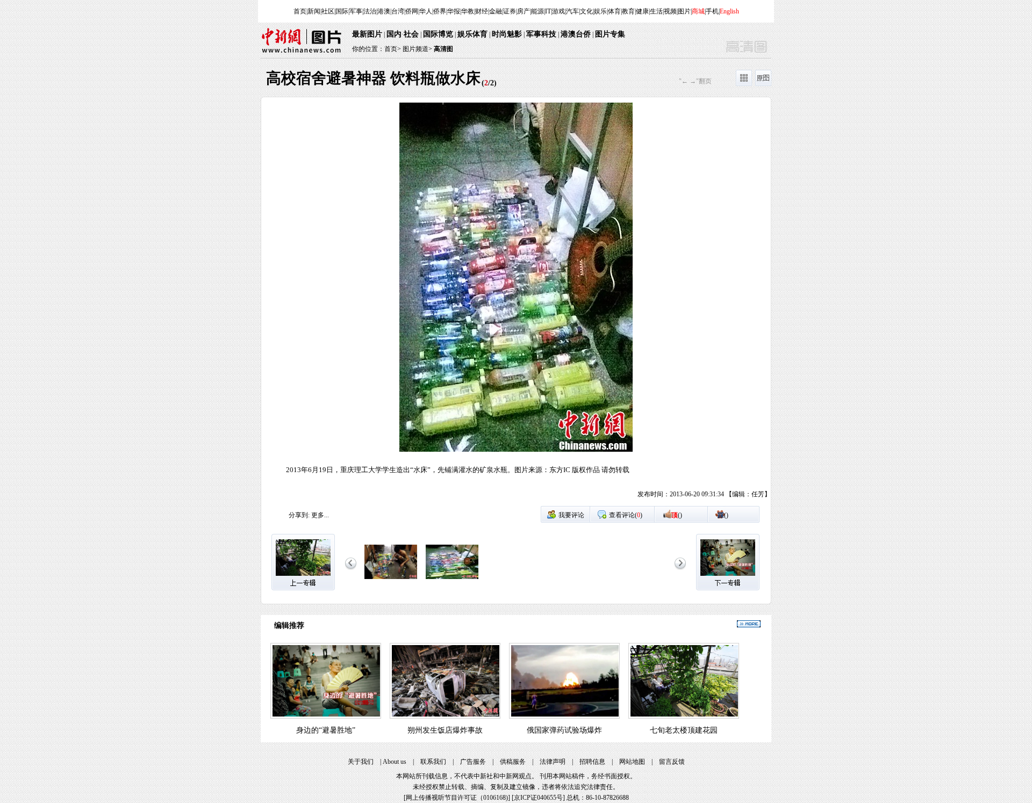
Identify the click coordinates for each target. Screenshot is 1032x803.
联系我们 (433, 761)
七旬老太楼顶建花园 (684, 730)
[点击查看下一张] (643, 304)
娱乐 (600, 11)
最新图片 (367, 34)
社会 (411, 34)
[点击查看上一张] (388, 304)
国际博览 (438, 34)
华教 (467, 11)
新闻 (313, 11)
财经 (481, 11)
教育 (628, 11)
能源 (537, 11)
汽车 (572, 11)
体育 (614, 11)
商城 (698, 11)
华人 (425, 11)
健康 (642, 11)
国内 (394, 34)
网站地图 (632, 761)
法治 (369, 11)
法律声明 (552, 761)
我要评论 (571, 515)
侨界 (439, 11)
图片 (684, 11)
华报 (453, 11)
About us (394, 761)
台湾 (397, 11)
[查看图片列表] (744, 84)
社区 (327, 11)
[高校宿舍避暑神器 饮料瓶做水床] (391, 579)
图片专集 (610, 34)
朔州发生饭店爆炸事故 (445, 730)
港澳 (383, 11)
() (676, 515)
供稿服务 (513, 761)
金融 (495, 11)
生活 (656, 11)
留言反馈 (672, 761)
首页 (299, 11)
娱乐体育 (472, 34)
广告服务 (473, 761)
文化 (586, 11)
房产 (523, 11)
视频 (670, 11)
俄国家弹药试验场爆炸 (564, 730)
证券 (509, 11)
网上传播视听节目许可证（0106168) (457, 797)
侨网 (411, 11)
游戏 (558, 11)
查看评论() (625, 515)
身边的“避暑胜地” (325, 730)
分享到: (299, 515)
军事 (355, 11)
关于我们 (361, 761)
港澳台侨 (576, 34)
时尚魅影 (507, 34)
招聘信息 (592, 761)
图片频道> (417, 49)
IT (548, 11)
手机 (712, 11)
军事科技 (541, 34)
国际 (341, 11)
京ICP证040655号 (538, 797)
